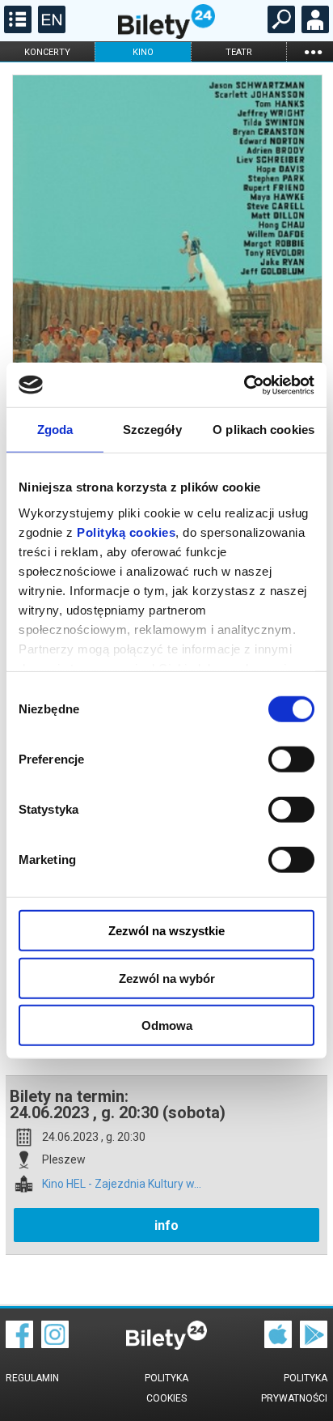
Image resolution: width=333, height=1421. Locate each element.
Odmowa (166, 1025)
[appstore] (278, 1344)
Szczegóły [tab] (152, 429)
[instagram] (55, 1344)
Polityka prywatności (294, 1388)
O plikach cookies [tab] (263, 429)
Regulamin (32, 1378)
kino (143, 52)
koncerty (47, 52)
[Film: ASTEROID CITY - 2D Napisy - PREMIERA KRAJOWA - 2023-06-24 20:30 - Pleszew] (166, 299)
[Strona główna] (166, 34)
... (312, 51)
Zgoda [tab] (55, 429)
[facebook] (19, 1344)
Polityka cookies (166, 1388)
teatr (239, 52)
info (166, 1225)
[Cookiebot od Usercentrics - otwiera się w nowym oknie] (243, 384)
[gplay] (313, 1344)
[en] (49, 29)
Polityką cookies (126, 531)
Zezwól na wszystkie (166, 931)
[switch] (291, 759)
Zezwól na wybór (167, 978)
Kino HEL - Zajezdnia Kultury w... (121, 1184)
